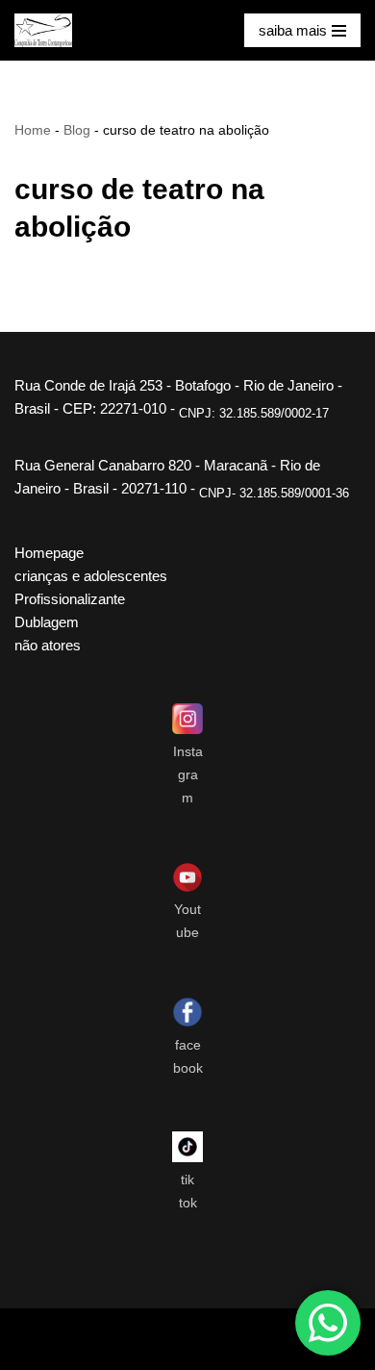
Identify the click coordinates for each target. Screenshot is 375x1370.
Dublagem (46, 622)
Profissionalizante (69, 599)
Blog (76, 130)
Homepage (49, 553)
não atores (47, 645)
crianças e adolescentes (90, 576)
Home (32, 130)
